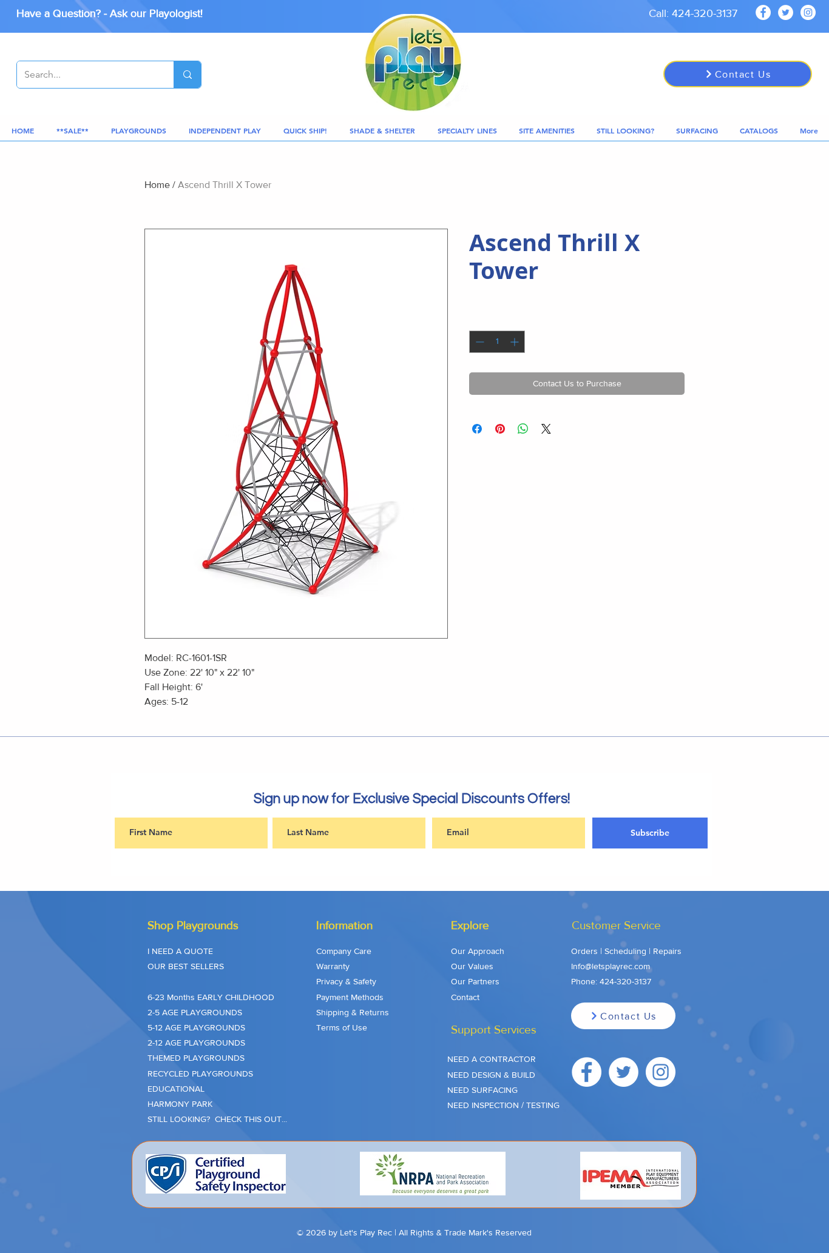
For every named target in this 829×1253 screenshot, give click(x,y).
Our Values (472, 966)
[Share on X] (546, 429)
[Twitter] (785, 12)
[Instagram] (808, 12)
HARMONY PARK (179, 1104)
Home (157, 185)
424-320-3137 (625, 981)
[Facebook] (763, 12)
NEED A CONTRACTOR (491, 1059)
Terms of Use (341, 1027)
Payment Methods (350, 997)
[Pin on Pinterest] (500, 429)
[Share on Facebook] (477, 429)
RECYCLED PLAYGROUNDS (200, 1073)
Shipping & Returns (352, 1012)
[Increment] (515, 341)
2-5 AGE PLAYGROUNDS (194, 1012)
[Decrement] (478, 341)
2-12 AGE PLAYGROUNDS (196, 1042)
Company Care (343, 951)
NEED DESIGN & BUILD (491, 1075)
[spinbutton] (497, 341)
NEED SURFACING (482, 1090)
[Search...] (187, 74)
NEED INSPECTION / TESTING (503, 1105)
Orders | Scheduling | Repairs (626, 951)
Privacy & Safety (346, 981)
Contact (465, 997)
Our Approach (477, 951)
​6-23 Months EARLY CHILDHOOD (210, 997)
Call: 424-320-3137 (693, 13)
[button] (72, 130)
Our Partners (475, 981)
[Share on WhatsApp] (523, 429)
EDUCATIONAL (176, 1088)
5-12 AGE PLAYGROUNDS (196, 1027)
